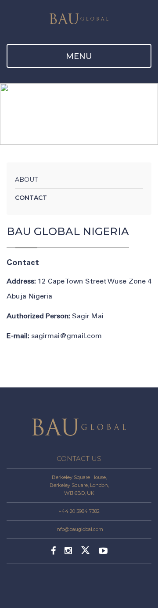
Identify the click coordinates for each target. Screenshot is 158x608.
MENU (79, 56)
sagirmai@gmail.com (66, 335)
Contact (31, 198)
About (26, 180)
